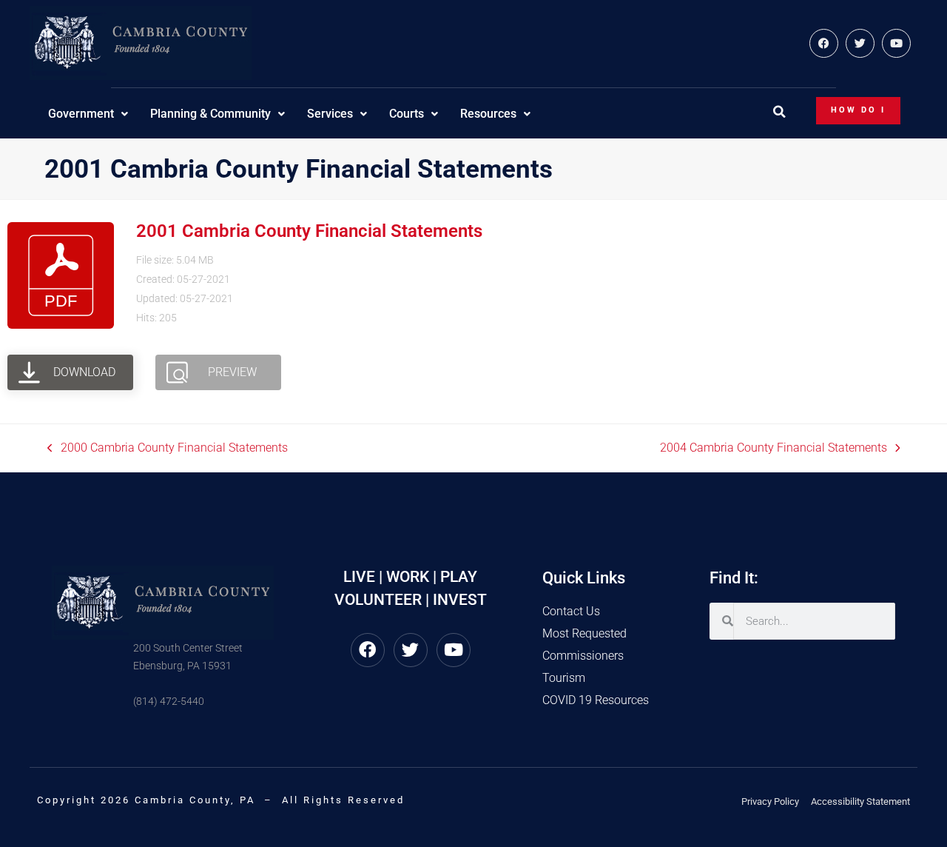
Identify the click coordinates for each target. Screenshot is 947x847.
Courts (406, 114)
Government (81, 114)
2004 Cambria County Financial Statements (773, 447)
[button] (779, 112)
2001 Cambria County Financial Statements (309, 231)
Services (330, 114)
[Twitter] (860, 43)
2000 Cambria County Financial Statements (167, 447)
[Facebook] (823, 43)
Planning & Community (210, 114)
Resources (488, 114)
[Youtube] (896, 43)
